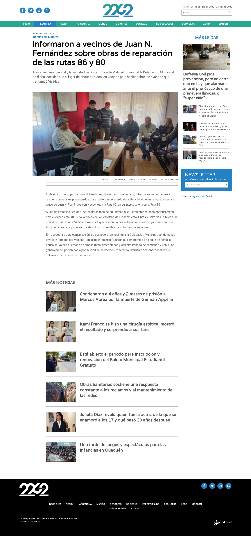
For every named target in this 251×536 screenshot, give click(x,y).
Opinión (223, 24)
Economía (188, 24)
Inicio (26, 24)
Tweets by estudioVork (197, 196)
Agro (206, 24)
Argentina (83, 24)
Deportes (121, 24)
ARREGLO (154, 180)
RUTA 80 (165, 180)
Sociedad (142, 24)
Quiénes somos (117, 508)
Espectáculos (164, 24)
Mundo (102, 24)
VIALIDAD (144, 180)
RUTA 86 (174, 180)
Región (64, 24)
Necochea (45, 24)
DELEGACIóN (133, 180)
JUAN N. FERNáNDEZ (116, 180)
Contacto (137, 508)
